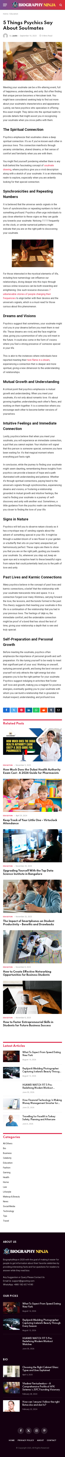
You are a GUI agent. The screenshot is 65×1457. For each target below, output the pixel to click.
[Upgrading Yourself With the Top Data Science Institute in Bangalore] (32, 845)
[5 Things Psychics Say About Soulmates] (32, 61)
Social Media (9, 1206)
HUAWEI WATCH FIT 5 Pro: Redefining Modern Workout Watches (37, 1088)
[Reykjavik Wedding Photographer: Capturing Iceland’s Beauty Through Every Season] (11, 1072)
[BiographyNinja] (33, 5)
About (40, 1440)
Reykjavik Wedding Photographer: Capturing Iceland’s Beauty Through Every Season (41, 1072)
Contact (51, 1440)
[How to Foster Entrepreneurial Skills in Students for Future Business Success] (32, 997)
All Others (7, 1143)
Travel (6, 1221)
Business (7, 1153)
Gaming (6, 1172)
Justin (14, 36)
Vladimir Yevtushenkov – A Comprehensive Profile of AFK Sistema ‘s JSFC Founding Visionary (41, 1387)
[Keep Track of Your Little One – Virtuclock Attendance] (32, 795)
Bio (4, 1148)
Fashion (6, 1167)
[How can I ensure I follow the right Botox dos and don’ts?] (11, 1406)
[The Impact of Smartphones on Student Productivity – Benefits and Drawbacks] (32, 896)
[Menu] (5, 5)
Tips (5, 1216)
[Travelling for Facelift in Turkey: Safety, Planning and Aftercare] (11, 1120)
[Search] (60, 5)
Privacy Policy (26, 1440)
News (5, 1201)
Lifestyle (7, 1192)
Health (6, 1177)
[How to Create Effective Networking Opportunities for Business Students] (32, 946)
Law (5, 1187)
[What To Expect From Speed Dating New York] (11, 1056)
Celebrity (7, 1158)
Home (5, 14)
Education (14, 14)
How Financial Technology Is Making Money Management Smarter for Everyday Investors (42, 1103)
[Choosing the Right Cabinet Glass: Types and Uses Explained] (11, 1371)
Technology (8, 1211)
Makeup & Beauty (11, 1196)
